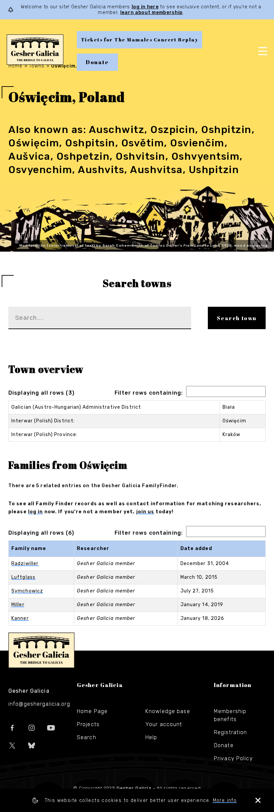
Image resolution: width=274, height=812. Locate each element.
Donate (97, 62)
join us (145, 512)
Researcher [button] (93, 548)
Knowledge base (167, 711)
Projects (88, 724)
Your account (163, 724)
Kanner (20, 618)
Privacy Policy (233, 758)
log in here (145, 7)
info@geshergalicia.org (39, 704)
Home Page (92, 711)
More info (225, 800)
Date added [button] (196, 548)
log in (35, 512)
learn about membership (151, 12)
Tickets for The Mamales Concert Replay (139, 39)
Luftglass (23, 577)
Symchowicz (27, 591)
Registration (230, 732)
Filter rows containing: (149, 393)
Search (86, 737)
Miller (17, 604)
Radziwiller (24, 563)
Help (151, 737)
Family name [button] (28, 548)
